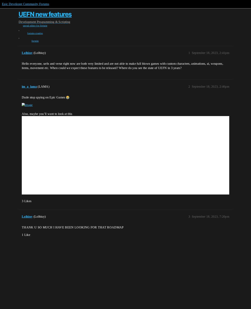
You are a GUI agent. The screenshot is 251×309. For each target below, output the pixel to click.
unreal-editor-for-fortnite (35, 25)
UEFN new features (45, 14)
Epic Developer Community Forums (25, 4)
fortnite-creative (35, 33)
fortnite (35, 41)
